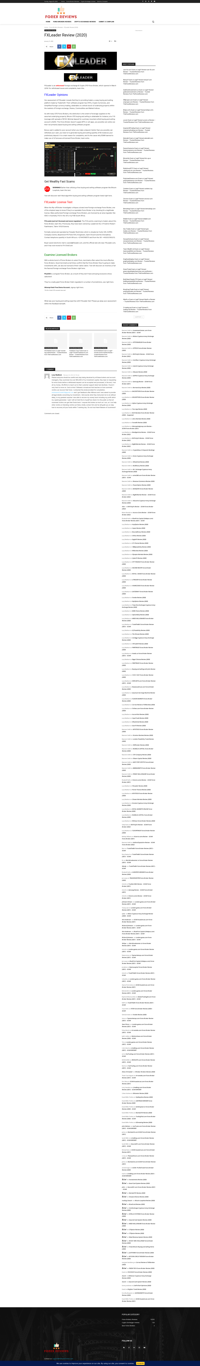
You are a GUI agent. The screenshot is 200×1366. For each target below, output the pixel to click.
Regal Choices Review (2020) (141, 659)
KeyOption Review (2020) (140, 601)
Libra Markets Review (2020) (141, 419)
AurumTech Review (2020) (140, 714)
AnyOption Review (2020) (140, 524)
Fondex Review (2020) (139, 597)
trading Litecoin (127, 1200)
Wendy (124, 866)
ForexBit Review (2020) (139, 422)
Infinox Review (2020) (139, 536)
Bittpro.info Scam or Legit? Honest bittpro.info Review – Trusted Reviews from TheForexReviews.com (138, 112)
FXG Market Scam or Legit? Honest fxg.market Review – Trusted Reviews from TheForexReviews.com (55, 352)
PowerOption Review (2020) (141, 485)
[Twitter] (149, 1)
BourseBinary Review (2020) (141, 532)
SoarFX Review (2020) (139, 726)
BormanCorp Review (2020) (141, 387)
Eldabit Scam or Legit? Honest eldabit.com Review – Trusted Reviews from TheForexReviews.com (137, 221)
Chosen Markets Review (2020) (141, 799)
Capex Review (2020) (138, 528)
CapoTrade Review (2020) (140, 718)
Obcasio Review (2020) (140, 372)
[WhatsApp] (74, 46)
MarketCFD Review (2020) (144, 1113)
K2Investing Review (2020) (144, 1122)
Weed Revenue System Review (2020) (140, 1237)
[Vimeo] (151, 1)
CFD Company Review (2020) (142, 755)
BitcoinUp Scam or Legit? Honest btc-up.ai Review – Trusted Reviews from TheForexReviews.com (137, 160)
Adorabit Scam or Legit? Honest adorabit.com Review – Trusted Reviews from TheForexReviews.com (138, 140)
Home (46, 27)
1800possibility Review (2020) (141, 547)
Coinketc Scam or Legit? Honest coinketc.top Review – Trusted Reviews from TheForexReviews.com (137, 191)
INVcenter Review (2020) (140, 1093)
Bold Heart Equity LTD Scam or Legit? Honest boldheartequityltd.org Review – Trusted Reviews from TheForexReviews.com (139, 281)
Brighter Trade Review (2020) (137, 1289)
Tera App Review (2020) (139, 409)
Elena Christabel (127, 1072)
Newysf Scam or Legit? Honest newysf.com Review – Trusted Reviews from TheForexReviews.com (137, 82)
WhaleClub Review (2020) (141, 462)
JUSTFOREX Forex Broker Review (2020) (141, 1253)
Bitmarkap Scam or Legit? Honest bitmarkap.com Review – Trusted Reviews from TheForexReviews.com (139, 211)
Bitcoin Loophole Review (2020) (145, 1200)
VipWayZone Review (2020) (144, 1097)
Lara (123, 914)
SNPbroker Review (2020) (141, 745)
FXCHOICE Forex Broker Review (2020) (140, 1272)
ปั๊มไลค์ (124, 1220)
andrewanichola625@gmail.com (62, 392)
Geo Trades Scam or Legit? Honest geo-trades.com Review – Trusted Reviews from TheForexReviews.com (137, 231)
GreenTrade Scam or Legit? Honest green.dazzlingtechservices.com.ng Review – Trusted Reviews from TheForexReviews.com (138, 271)
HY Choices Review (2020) (140, 543)
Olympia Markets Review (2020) (142, 554)
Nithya (124, 943)
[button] (153, 21)
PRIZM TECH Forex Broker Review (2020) (141, 1268)
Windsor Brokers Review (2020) (145, 1072)
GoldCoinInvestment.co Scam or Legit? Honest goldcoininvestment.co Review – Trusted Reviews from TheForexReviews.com (138, 92)
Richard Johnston (127, 925)
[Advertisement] (139, 45)
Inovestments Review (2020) (137, 1180)
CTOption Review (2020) (136, 1230)
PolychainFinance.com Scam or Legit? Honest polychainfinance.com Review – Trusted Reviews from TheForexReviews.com (139, 180)
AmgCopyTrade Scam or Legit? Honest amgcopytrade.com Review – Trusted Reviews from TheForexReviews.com (138, 291)
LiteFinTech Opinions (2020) (142, 1285)
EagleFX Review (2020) (139, 539)
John (123, 1187)
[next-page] (49, 361)
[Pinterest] (69, 46)
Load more (138, 317)
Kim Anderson (126, 920)
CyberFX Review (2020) (139, 558)
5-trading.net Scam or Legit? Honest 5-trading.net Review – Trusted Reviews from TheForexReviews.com (137, 309)
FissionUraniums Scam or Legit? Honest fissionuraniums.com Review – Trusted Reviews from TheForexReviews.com (139, 150)
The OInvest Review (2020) (140, 634)
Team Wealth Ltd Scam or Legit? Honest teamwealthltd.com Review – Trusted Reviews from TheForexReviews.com (138, 251)
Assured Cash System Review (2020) (140, 1220)
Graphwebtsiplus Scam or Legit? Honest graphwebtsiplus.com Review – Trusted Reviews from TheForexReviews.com (139, 261)
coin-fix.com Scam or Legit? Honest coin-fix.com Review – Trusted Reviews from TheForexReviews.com (139, 72)
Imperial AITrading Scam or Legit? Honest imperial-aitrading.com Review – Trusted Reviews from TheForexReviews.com (136, 130)
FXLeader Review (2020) (139, 786)
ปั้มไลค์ (124, 1180)
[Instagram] (146, 1)
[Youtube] (154, 1)
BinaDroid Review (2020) (137, 1204)
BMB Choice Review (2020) (140, 611)
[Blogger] (124, 1347)
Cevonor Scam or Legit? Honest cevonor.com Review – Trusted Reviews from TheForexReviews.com (138, 201)
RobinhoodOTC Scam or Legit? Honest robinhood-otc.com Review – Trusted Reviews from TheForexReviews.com (138, 170)
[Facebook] (143, 1)
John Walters (126, 1126)
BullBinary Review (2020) (141, 466)
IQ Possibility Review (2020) (140, 630)
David (124, 1276)
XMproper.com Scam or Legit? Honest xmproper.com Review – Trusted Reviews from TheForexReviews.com (138, 102)
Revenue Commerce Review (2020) (143, 481)
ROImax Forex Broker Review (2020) (143, 821)
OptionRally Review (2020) (140, 615)
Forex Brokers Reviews (56, 27)
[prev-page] (45, 361)
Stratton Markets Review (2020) (143, 735)
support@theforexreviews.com (62, 1359)
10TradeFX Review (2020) (140, 644)
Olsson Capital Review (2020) (142, 758)
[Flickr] (134, 1347)
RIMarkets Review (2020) (140, 551)
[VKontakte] (144, 1347)
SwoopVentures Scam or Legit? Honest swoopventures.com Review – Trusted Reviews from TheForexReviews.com (138, 241)
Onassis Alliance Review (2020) (138, 1197)
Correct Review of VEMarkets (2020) (143, 705)
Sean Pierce (125, 1024)
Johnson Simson (127, 902)
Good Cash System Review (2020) (139, 1183)
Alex (123, 507)
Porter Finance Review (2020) (141, 790)
